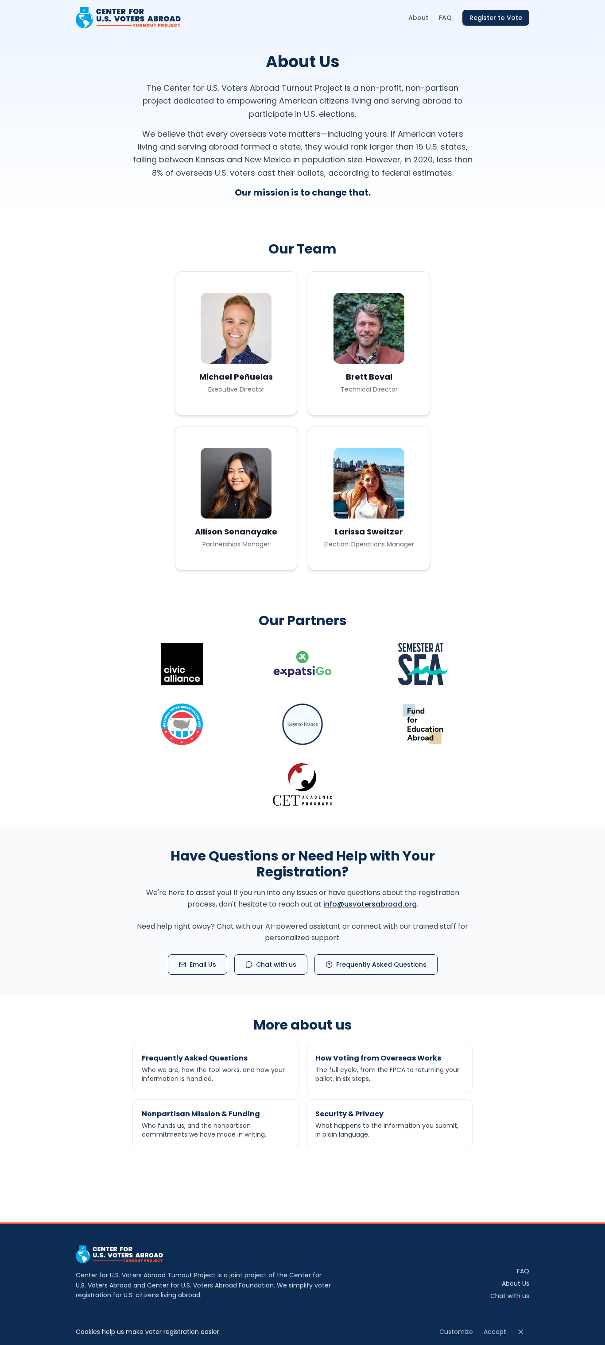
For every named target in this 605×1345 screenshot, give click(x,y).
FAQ (445, 17)
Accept (495, 1331)
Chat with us (276, 964)
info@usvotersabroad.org (370, 904)
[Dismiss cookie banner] (520, 1331)
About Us (515, 1283)
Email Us (203, 964)
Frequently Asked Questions (381, 964)
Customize (456, 1331)
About (418, 17)
